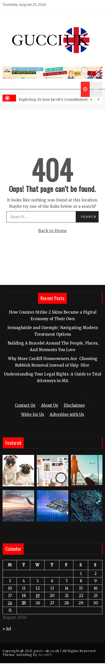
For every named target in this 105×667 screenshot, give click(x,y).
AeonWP (45, 655)
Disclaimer (74, 405)
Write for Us (32, 414)
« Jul (7, 628)
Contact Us (25, 405)
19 (38, 595)
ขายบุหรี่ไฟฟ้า (59, 395)
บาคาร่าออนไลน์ (32, 395)
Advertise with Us (67, 414)
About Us (49, 405)
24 (10, 603)
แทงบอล (79, 395)
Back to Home (52, 230)
